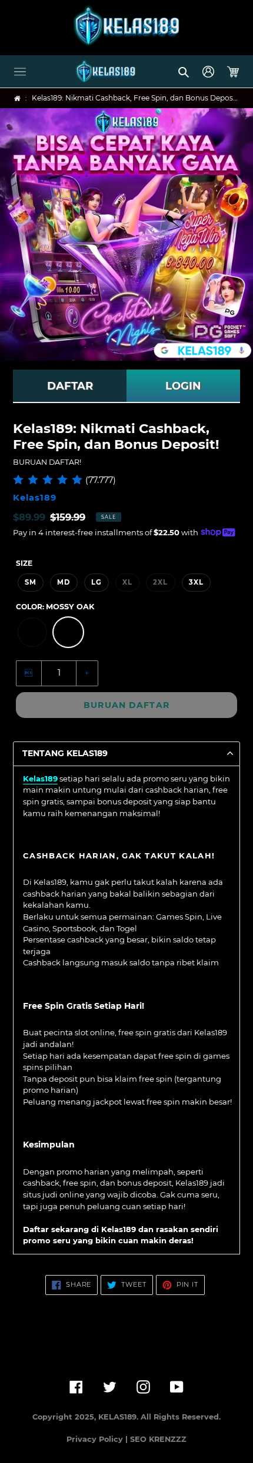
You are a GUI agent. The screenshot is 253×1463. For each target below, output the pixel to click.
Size (24, 563)
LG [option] (96, 582)
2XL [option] (160, 582)
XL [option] (127, 582)
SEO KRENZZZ (158, 1439)
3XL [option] (196, 582)
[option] (32, 632)
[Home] (17, 98)
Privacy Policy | (98, 1439)
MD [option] (63, 582)
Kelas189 (40, 778)
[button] (20, 71)
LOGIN (183, 386)
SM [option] (30, 582)
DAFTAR (70, 386)
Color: (55, 606)
